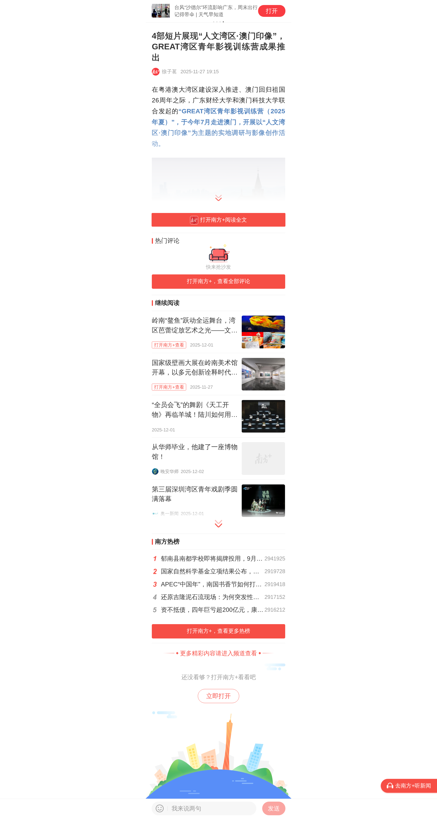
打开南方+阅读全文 (223, 220)
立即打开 (218, 696)
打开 (272, 11)
